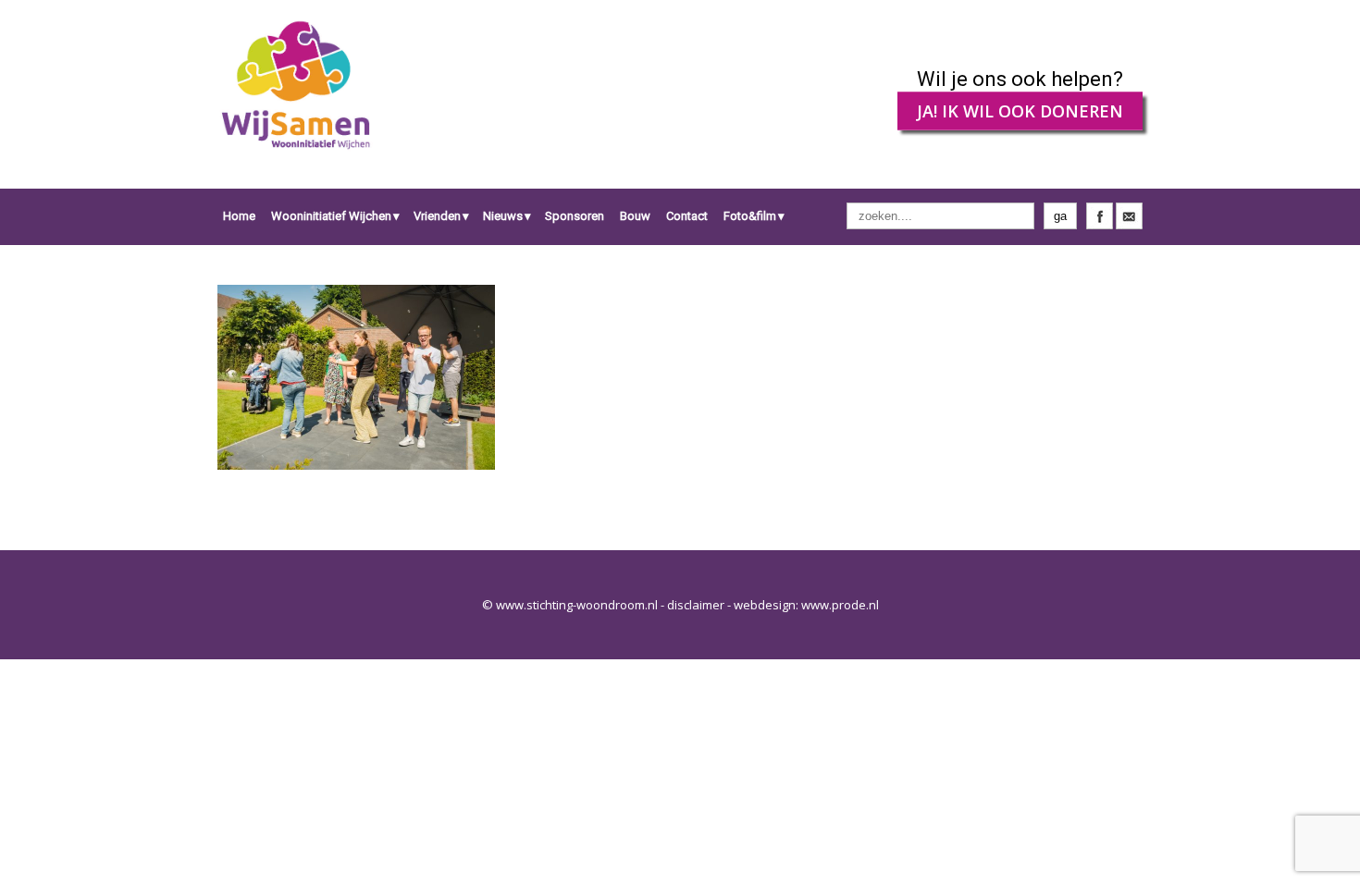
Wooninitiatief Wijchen (331, 216)
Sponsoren (574, 216)
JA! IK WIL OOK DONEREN (1020, 111)
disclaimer (695, 604)
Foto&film (749, 216)
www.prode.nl (840, 604)
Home (239, 216)
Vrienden (437, 216)
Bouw (635, 216)
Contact (687, 216)
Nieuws (503, 216)
